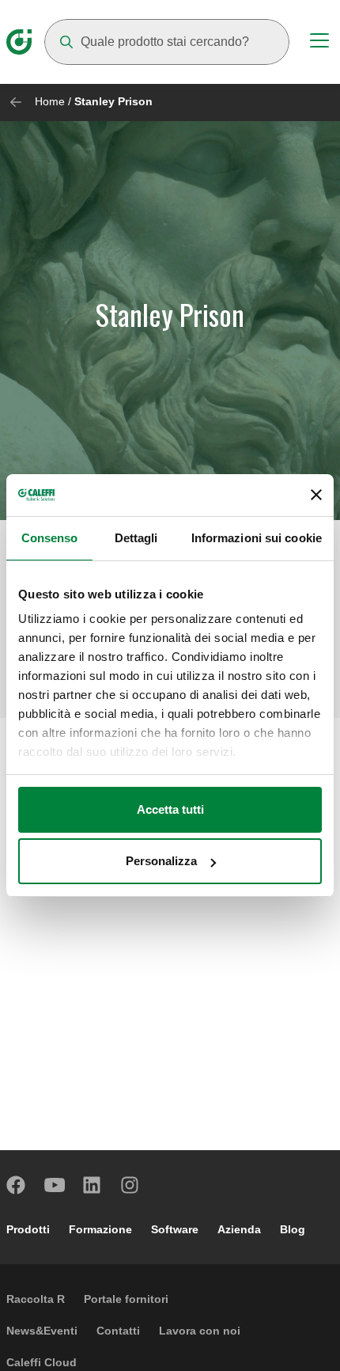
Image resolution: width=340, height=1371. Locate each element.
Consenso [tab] (49, 538)
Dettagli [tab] (136, 538)
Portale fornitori (126, 1299)
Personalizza (161, 861)
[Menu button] (319, 42)
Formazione (100, 1229)
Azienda (239, 1229)
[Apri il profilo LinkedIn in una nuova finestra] (92, 1184)
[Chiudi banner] (316, 494)
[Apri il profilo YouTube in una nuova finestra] (54, 1184)
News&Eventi (41, 1330)
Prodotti (28, 1229)
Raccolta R (35, 1299)
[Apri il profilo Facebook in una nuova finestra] (16, 1184)
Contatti (118, 1330)
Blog (292, 1229)
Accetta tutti (170, 809)
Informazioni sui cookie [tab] (256, 538)
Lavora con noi (199, 1330)
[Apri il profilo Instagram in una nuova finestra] (130, 1184)
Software (174, 1229)
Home (50, 101)
